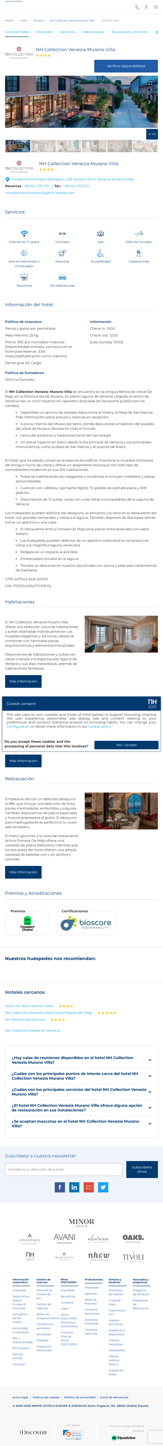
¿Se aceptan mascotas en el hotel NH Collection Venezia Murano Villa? (75, 1123)
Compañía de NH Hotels (20, 1318)
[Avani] (64, 1239)
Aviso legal (20, 1397)
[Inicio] (15, 7)
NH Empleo (21, 1348)
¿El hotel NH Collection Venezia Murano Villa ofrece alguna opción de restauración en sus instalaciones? (77, 1107)
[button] (73, 1435)
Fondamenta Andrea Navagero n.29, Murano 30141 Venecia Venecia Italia (72, 179)
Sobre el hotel (17, 32)
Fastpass (42, 1340)
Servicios (67, 32)
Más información (23, 681)
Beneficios (68, 1296)
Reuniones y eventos (130, 32)
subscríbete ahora (142, 1169)
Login (65, 1308)
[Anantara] (29, 1239)
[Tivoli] (133, 1256)
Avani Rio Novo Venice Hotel (29, 1006)
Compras (19, 1364)
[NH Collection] (64, 1256)
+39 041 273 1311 (36, 186)
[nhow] (98, 1257)
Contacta (67, 1302)
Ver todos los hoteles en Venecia (32, 1031)
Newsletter (44, 1334)
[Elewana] (98, 1239)
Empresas (91, 1287)
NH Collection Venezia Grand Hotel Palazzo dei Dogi (48, 1013)
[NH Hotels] (30, 1257)
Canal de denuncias (114, 1397)
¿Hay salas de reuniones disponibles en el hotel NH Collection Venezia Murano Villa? (72, 1060)
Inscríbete (67, 1290)
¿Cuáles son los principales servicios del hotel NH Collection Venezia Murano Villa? (79, 1092)
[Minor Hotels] (81, 1223)
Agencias (91, 1293)
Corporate (19, 1290)
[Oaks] (133, 1239)
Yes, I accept (126, 745)
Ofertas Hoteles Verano (114, 1360)
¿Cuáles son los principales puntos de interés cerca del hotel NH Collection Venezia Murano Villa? (75, 1076)
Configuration (18, 726)
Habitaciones (93, 32)
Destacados (117, 1350)
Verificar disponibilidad (126, 66)
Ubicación (44, 32)
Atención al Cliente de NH (44, 1294)
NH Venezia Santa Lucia (25, 1020)
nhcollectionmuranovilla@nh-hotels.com (39, 193)
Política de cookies (46, 1397)
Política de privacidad (80, 1397)
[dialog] (81, 724)
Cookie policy (99, 726)
